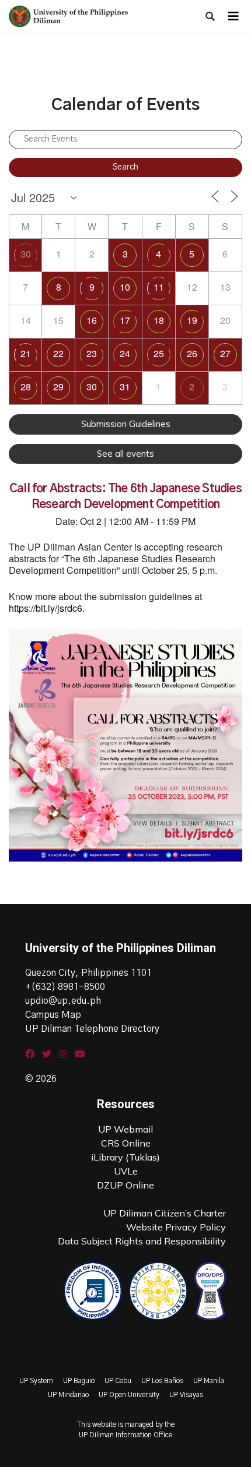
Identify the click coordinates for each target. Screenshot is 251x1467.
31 (125, 386)
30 (25, 253)
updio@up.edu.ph (63, 1001)
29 (58, 386)
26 (192, 353)
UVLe (126, 1171)
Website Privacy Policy (176, 1227)
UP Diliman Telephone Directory (92, 1029)
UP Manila (208, 1380)
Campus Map (53, 1015)
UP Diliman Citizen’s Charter (164, 1213)
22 (58, 353)
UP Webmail (125, 1129)
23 (91, 353)
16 (91, 320)
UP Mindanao (68, 1394)
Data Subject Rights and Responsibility (142, 1241)
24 (125, 353)
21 (25, 353)
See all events (125, 453)
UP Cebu (117, 1380)
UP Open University (129, 1394)
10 (125, 287)
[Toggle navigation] (233, 16)
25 (159, 353)
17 (125, 320)
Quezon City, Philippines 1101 (88, 973)
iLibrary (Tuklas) (125, 1157)
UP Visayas (186, 1394)
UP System (36, 1380)
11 (159, 287)
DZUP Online (125, 1185)
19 (192, 320)
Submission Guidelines (125, 423)
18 (159, 320)
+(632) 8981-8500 (65, 987)
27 (225, 353)
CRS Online (126, 1143)
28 (25, 386)
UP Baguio (79, 1380)
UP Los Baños (162, 1380)
